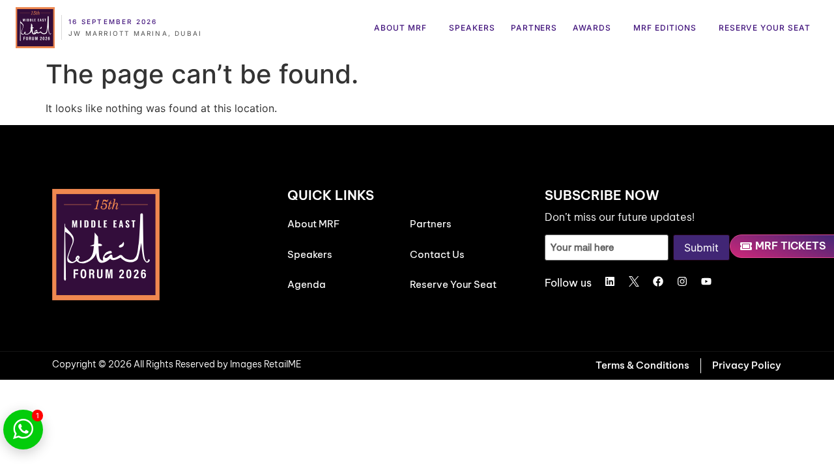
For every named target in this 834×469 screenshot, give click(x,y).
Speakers (472, 28)
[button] (403, 28)
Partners (534, 28)
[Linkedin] (609, 281)
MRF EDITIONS (665, 28)
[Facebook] (658, 281)
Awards (592, 28)
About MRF (400, 28)
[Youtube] (706, 281)
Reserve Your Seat (765, 28)
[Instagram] (682, 281)
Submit (701, 247)
